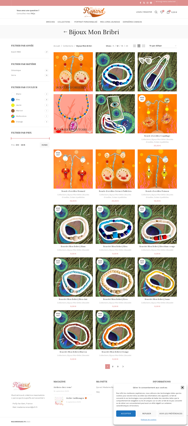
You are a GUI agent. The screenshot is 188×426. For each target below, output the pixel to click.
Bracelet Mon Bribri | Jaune (157, 299)
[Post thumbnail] (59, 401)
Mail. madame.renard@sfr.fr (25, 407)
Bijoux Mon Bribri (159, 139)
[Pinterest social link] (151, 3)
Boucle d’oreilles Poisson (157, 191)
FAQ (98, 392)
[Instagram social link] (147, 3)
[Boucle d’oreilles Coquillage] (157, 113)
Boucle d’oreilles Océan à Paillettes (115, 191)
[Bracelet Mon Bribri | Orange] (115, 329)
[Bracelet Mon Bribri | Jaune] (157, 277)
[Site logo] (94, 12)
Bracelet (85, 250)
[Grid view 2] (134, 46)
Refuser (146, 413)
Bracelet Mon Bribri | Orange (115, 352)
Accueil (57, 46)
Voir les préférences (170, 413)
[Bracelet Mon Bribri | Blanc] (73, 224)
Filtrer (44, 145)
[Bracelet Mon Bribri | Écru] (115, 277)
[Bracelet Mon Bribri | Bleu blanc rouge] (157, 224)
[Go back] (65, 32)
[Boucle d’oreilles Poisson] (157, 169)
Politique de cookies (148, 420)
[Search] (156, 12)
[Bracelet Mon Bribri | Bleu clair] (73, 277)
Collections (68, 46)
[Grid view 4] (143, 46)
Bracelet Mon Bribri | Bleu (115, 246)
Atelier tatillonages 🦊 (76, 398)
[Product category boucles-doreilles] (73, 71)
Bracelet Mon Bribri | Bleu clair (73, 299)
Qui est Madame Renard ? (107, 387)
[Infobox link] (28, 12)
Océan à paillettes (161, 142)
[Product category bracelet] (115, 71)
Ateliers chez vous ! (63, 387)
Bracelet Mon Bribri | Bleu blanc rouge (157, 246)
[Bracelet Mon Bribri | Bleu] (115, 224)
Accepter (126, 413)
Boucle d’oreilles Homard (73, 191)
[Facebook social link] (140, 3)
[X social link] (144, 3)
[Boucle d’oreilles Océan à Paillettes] (115, 169)
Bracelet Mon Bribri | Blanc (73, 246)
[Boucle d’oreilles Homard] (73, 169)
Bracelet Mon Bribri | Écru (115, 299)
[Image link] (21, 386)
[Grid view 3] (139, 46)
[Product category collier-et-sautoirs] (73, 113)
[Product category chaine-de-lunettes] (157, 71)
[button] (182, 387)
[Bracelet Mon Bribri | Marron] (73, 329)
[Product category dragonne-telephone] (115, 113)
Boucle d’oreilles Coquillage (157, 136)
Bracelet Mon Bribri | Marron (73, 352)
